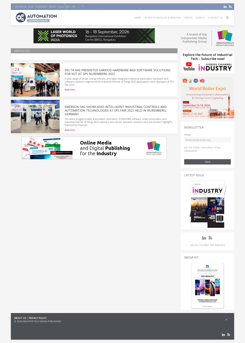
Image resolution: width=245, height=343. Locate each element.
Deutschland (41, 6)
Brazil (31, 6)
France (60, 6)
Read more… (70, 89)
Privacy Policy (37, 318)
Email (187, 134)
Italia (67, 6)
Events (200, 17)
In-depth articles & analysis (162, 17)
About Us (20, 318)
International (21, 6)
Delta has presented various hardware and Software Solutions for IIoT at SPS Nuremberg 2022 (117, 72)
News (137, 17)
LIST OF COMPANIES (25, 324)
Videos (188, 17)
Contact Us (215, 17)
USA (73, 6)
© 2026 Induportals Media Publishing (37, 321)
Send (207, 161)
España (52, 6)
